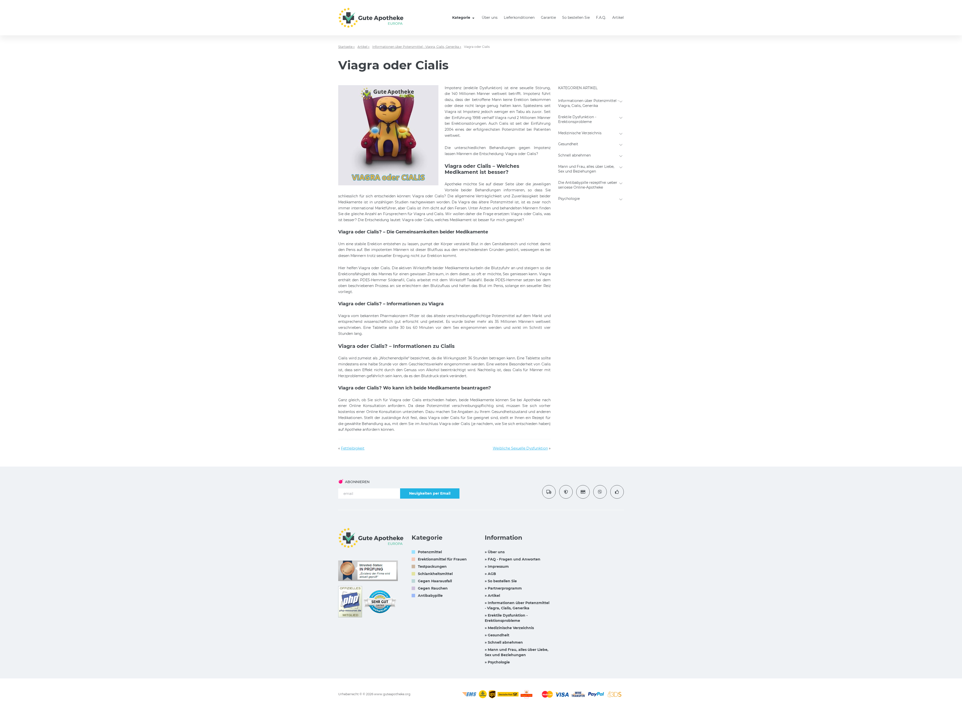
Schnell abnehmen (574, 155)
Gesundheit (568, 144)
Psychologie (569, 198)
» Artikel (492, 595)
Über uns (490, 17)
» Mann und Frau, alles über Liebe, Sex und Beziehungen (516, 652)
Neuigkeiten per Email (429, 493)
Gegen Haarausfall (435, 581)
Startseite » (346, 47)
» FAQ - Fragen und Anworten (512, 559)
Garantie (548, 17)
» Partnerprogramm (503, 588)
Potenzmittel (430, 552)
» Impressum (497, 566)
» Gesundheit (497, 635)
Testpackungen (432, 566)
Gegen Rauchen (433, 588)
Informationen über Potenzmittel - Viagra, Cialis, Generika (588, 103)
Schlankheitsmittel (435, 574)
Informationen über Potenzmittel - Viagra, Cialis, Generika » (416, 47)
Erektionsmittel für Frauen (442, 559)
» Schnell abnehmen (504, 642)
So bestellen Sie (576, 17)
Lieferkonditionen (519, 17)
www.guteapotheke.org (392, 694)
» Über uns (495, 552)
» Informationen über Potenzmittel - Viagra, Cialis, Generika (517, 605)
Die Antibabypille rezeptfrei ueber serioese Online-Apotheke (587, 185)
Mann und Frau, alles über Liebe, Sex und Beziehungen (586, 169)
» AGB (490, 574)
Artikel (618, 17)
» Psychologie (497, 662)
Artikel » (363, 47)
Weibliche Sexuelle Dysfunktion (520, 448)
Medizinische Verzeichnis (580, 133)
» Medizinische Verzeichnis (509, 628)
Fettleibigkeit (353, 448)
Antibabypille (430, 595)
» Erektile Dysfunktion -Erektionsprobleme (506, 618)
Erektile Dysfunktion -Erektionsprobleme (577, 119)
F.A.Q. (601, 17)
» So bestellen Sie (501, 581)
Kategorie (461, 17)
